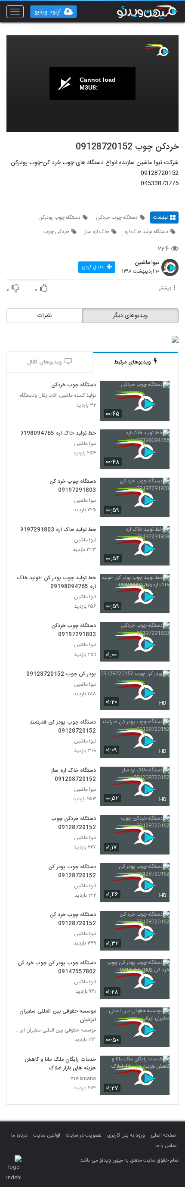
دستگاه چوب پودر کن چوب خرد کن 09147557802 (57, 967)
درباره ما (19, 1135)
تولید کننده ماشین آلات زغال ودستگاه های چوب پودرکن (55, 395)
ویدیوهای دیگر (130, 316)
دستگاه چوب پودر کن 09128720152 (72, 871)
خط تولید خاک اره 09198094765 (56, 433)
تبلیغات (160, 217)
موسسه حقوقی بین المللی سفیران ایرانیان (57, 1016)
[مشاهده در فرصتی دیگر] (158, 393)
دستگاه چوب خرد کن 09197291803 (72, 486)
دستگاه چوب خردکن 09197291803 (73, 630)
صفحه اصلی (163, 1135)
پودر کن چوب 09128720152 (61, 674)
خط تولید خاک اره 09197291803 (56, 530)
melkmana (83, 1078)
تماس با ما (165, 1145)
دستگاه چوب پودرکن (59, 217)
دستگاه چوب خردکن (117, 217)
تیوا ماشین (147, 263)
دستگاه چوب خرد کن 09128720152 (72, 919)
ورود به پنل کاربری (126, 1135)
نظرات (44, 316)
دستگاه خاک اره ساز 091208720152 (73, 775)
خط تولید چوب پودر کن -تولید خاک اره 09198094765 (56, 582)
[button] (53, 11)
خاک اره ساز (97, 231)
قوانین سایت (46, 1135)
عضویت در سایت (84, 1135)
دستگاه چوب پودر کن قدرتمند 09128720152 (63, 727)
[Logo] (157, 50)
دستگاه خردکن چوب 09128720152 (73, 823)
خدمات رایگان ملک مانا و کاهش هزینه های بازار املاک (60, 1064)
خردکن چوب (56, 231)
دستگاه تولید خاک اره (146, 231)
